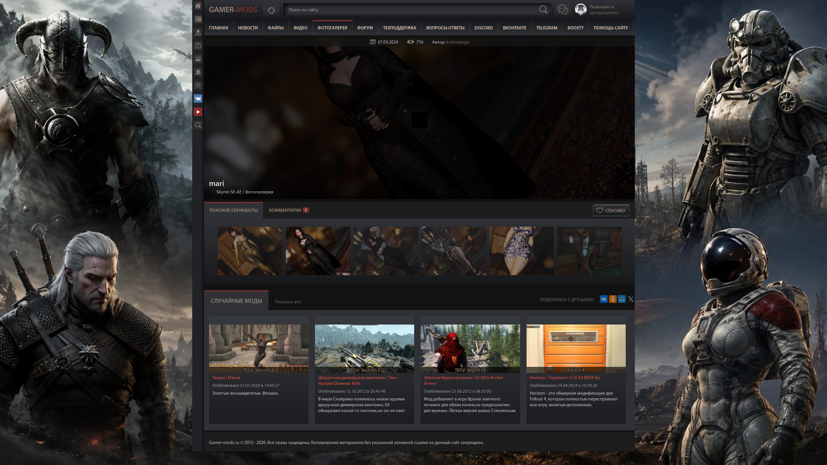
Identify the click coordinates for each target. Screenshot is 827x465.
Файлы (276, 28)
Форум (365, 28)
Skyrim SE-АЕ (229, 192)
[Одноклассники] (613, 299)
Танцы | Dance (226, 378)
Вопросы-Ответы (445, 28)
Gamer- (233, 10)
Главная (218, 28)
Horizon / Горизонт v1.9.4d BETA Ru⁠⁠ (565, 378)
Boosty (576, 28)
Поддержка (198, 85)
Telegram (547, 28)
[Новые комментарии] (271, 9)
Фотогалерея (332, 28)
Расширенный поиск (198, 125)
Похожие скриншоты (233, 210)
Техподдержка (399, 28)
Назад (211, 192)
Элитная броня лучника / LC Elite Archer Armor (463, 381)
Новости (248, 28)
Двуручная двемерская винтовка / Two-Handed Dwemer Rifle (357, 381)
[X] (631, 299)
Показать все (288, 302)
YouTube (198, 112)
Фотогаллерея (259, 192)
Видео (301, 28)
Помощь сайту (611, 28)
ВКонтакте (514, 28)
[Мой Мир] (622, 299)
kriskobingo (457, 42)
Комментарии (288, 210)
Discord (484, 28)
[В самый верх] (817, 455)
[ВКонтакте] (604, 299)
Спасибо (615, 211)
